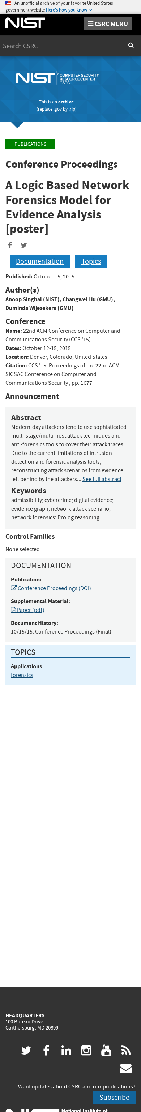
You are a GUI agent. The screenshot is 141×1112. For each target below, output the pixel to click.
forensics (22, 675)
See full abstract (101, 479)
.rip (72, 109)
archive (66, 102)
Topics (91, 261)
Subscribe (114, 1097)
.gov (58, 109)
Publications (30, 144)
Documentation (40, 261)
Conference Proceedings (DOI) (54, 588)
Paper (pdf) (30, 610)
